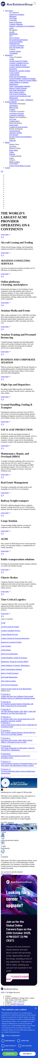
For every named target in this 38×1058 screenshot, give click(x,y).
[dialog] (19, 1032)
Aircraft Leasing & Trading (18, 61)
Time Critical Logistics (16, 92)
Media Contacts (14, 162)
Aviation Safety (14, 121)
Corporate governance (16, 45)
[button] (2, 238)
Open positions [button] (6, 874)
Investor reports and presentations (20, 137)
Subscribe (12, 140)
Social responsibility (16, 42)
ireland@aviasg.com (17, 1004)
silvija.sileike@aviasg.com (21, 1006)
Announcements (14, 131)
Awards (11, 32)
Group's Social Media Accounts (19, 166)
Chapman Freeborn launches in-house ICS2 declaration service (15, 756)
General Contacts (15, 51)
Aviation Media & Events (17, 65)
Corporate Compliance (16, 115)
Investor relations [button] (11, 102)
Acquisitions (13, 53)
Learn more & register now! (17, 977)
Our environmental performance (11, 824)
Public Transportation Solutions (19, 86)
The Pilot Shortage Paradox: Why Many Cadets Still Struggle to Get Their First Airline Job (18, 711)
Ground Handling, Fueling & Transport (22, 78)
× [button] (35, 1008)
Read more (16, 1032)
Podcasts (12, 154)
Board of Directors (15, 22)
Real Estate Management (17, 90)
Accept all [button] (10, 1054)
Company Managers (16, 24)
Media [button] (7, 142)
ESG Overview (14, 38)
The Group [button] (9, 11)
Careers (7, 168)
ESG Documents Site (16, 47)
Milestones (12, 16)
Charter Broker (14, 75)
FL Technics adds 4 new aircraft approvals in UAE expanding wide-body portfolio (18, 719)
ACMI (11, 59)
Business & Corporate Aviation (19, 71)
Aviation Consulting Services (19, 63)
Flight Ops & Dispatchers (17, 76)
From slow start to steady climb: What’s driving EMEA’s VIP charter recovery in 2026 (16, 740)
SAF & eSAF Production (17, 94)
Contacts (12, 109)
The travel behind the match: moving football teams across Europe (18, 771)
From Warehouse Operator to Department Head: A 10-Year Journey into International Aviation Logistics (19, 763)
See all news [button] (5, 777)
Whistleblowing (14, 43)
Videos (11, 152)
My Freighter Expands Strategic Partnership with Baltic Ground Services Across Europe (17, 704)
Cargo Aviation (14, 73)
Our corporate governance (9, 828)
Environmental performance (18, 40)
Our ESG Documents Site (9, 830)
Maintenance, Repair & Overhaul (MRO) (23, 80)
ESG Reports (13, 135)
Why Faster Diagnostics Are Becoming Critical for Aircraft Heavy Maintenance (18, 748)
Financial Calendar (15, 133)
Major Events (13, 107)
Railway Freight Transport (18, 88)
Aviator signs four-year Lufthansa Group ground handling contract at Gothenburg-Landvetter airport (18, 696)
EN (2, 171)
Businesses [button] (9, 55)
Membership (13, 34)
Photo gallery (13, 150)
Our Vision (13, 18)
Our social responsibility (9, 826)
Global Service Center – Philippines (21, 100)
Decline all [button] (27, 1054)
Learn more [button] (5, 234)
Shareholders (13, 106)
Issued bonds (13, 125)
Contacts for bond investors (18, 127)
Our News (12, 146)
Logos (11, 158)
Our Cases (12, 119)
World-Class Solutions (16, 14)
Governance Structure (16, 113)
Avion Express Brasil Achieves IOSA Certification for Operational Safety (19, 725)
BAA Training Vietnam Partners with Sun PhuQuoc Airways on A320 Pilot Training (18, 732)
